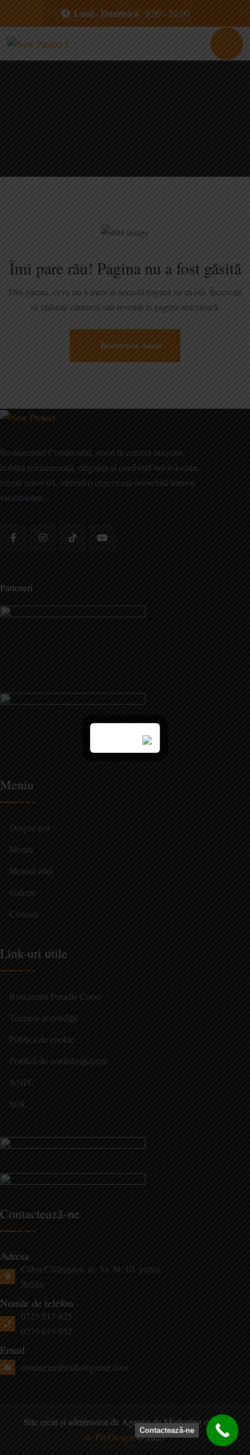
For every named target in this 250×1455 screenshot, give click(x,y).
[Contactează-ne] (222, 1430)
